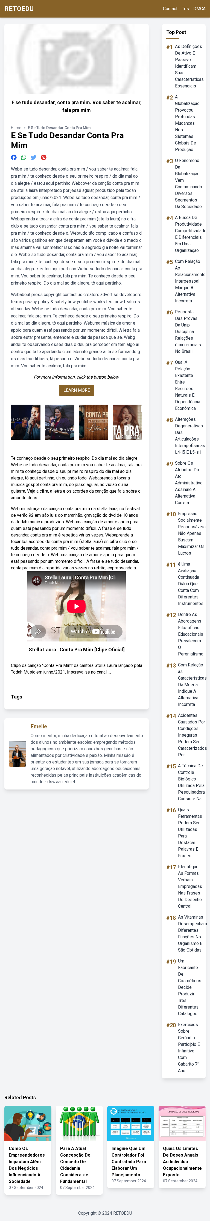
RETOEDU (19, 9)
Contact (170, 8)
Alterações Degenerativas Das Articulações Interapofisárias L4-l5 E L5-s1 (190, 436)
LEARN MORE (76, 390)
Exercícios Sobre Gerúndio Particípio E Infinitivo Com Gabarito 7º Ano (189, 1047)
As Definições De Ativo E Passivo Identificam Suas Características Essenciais (189, 66)
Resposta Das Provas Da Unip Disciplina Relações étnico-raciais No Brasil (188, 331)
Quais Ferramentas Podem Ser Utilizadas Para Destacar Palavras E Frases (190, 832)
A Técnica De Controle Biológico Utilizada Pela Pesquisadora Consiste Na (191, 782)
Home (16, 128)
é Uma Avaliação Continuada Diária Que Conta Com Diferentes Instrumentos (190, 583)
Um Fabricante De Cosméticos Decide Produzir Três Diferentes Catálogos (189, 987)
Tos (185, 8)
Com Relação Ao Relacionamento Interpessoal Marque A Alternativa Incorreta (190, 281)
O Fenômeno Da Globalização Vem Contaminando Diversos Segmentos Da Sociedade (188, 183)
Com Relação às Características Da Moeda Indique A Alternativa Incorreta (192, 684)
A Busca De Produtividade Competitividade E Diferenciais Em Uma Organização (190, 234)
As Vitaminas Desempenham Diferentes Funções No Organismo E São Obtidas (192, 934)
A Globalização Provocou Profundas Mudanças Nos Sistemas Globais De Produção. (187, 123)
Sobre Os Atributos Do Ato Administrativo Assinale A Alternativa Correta (189, 483)
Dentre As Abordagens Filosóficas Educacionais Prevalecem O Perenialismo (190, 634)
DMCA (199, 8)
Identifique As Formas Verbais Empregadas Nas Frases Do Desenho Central (190, 886)
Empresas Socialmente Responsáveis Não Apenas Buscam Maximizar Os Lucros (192, 533)
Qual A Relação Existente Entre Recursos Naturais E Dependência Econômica (187, 385)
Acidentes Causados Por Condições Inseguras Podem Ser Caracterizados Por (192, 735)
